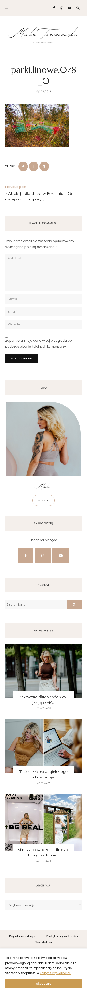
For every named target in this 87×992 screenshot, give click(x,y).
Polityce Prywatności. (55, 973)
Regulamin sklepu (22, 936)
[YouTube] (68, 8)
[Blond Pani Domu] (43, 34)
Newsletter (43, 942)
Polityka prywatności (62, 936)
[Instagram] (60, 8)
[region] (43, 970)
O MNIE (43, 500)
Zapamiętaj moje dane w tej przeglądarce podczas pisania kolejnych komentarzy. (38, 343)
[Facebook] (52, 8)
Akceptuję (43, 983)
